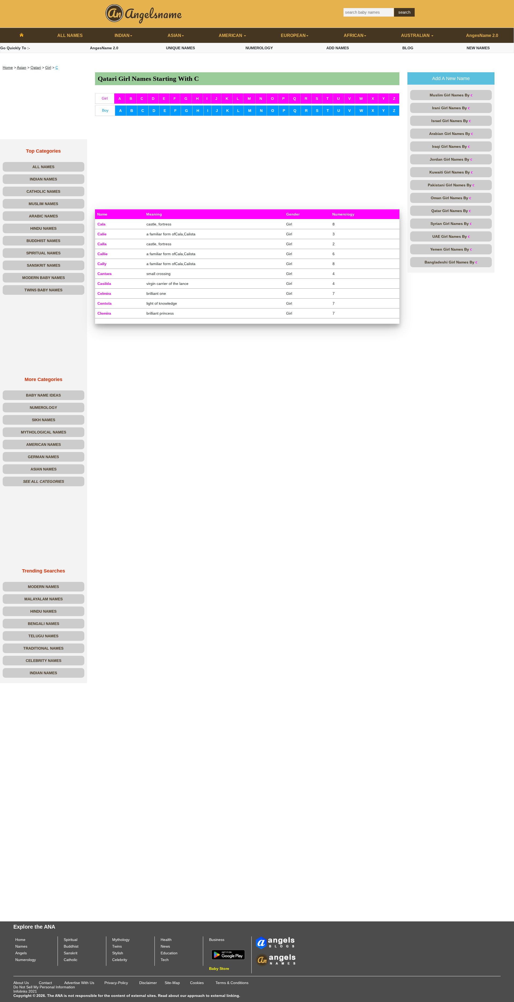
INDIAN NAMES (43, 179)
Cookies (197, 983)
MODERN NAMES (43, 587)
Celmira (104, 293)
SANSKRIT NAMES (43, 265)
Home (8, 67)
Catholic (70, 960)
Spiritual (70, 939)
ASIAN (174, 35)
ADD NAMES (337, 48)
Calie (102, 234)
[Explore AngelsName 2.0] (276, 942)
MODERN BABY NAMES (43, 278)
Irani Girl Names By (451, 108)
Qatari (36, 67)
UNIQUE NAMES (180, 48)
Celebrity (119, 960)
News (165, 946)
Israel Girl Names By (451, 120)
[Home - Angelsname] (21, 35)
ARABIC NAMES (43, 216)
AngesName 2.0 (482, 35)
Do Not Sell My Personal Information (44, 987)
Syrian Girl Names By (451, 223)
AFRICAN (354, 35)
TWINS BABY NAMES (43, 290)
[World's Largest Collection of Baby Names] (276, 960)
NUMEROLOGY (259, 48)
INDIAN (122, 35)
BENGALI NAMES (43, 623)
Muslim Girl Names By (451, 95)
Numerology (25, 960)
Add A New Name (451, 78)
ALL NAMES (70, 35)
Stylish (117, 953)
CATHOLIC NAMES (43, 191)
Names (21, 946)
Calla (102, 244)
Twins (117, 946)
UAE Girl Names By (451, 236)
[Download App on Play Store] (228, 954)
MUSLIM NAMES (43, 204)
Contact (45, 983)
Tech (165, 960)
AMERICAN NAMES (43, 444)
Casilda (104, 283)
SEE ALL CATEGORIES (43, 481)
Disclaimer (148, 983)
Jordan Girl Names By (451, 159)
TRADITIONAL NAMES (43, 648)
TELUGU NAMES (43, 636)
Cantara (104, 274)
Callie (102, 254)
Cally (102, 264)
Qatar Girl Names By (451, 210)
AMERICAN (231, 35)
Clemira (104, 313)
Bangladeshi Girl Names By (451, 262)
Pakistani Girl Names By (451, 185)
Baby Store (219, 968)
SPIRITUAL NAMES (43, 253)
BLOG (407, 48)
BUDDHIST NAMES (43, 241)
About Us (21, 983)
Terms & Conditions (232, 983)
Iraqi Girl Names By (451, 146)
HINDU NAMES (43, 228)
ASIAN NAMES (43, 469)
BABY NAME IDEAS (43, 395)
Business (216, 939)
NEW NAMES (478, 48)
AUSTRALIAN (416, 35)
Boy (105, 110)
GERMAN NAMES (43, 457)
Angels (21, 953)
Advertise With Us (79, 983)
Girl (48, 67)
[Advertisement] (43, 105)
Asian (21, 67)
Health (166, 939)
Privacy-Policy (116, 983)
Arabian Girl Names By (451, 133)
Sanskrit (70, 953)
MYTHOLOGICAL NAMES (43, 432)
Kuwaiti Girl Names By (451, 172)
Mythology (121, 939)
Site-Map (172, 983)
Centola (104, 303)
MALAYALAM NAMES (43, 599)
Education (169, 953)
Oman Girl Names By (451, 197)
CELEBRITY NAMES (43, 660)
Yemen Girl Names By (451, 249)
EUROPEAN (293, 35)
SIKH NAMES (43, 420)
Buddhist (71, 946)
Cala (101, 224)
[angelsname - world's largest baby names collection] (143, 13)
